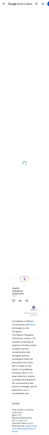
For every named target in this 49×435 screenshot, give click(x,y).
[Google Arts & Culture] (20, 4)
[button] (4, 4)
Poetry (32, 324)
